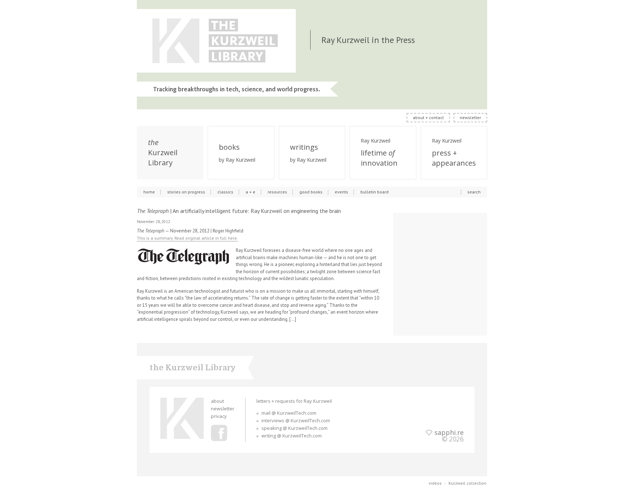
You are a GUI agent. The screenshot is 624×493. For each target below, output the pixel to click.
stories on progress (186, 192)
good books (310, 192)
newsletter (470, 117)
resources (277, 192)
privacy (219, 416)
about (217, 401)
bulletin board (374, 192)
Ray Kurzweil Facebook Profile (219, 433)
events (341, 192)
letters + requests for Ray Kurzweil (294, 401)
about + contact (428, 117)
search (474, 192)
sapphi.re (449, 432)
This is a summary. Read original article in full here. (187, 238)
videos (435, 483)
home (149, 192)
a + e (250, 192)
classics (225, 192)
